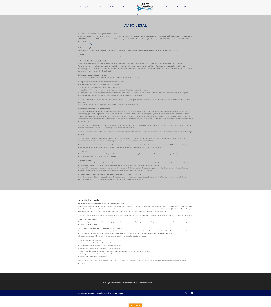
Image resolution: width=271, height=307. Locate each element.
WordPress (118, 293)
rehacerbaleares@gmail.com (88, 44)
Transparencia (128, 7)
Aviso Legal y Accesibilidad (111, 283)
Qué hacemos (114, 7)
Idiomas (187, 7)
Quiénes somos (90, 7)
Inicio (81, 7)
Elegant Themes (94, 293)
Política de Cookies (145, 283)
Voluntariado (159, 7)
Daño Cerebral (103, 7)
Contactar (169, 7)
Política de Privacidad (130, 283)
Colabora (177, 7)
